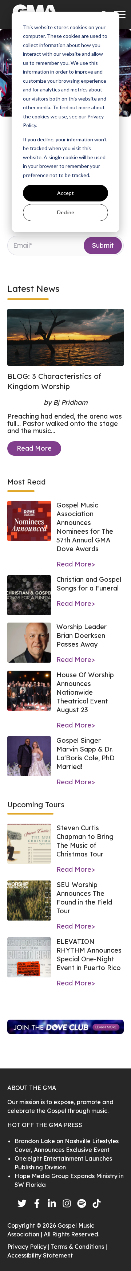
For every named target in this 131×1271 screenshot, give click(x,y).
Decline (65, 212)
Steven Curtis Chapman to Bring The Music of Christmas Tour (85, 841)
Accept (65, 193)
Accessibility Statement (40, 1255)
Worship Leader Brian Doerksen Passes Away (81, 635)
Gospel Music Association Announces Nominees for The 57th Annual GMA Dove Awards (84, 527)
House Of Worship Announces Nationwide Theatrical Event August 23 (85, 692)
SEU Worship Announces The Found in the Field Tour (84, 897)
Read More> (75, 564)
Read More (34, 448)
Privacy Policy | (29, 1246)
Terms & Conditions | (79, 1246)
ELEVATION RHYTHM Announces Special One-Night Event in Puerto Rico (89, 954)
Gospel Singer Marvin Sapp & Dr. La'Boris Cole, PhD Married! (85, 753)
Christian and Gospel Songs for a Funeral (88, 583)
